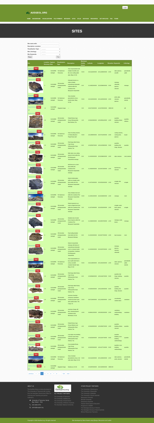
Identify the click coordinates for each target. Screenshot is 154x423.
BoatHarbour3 (31, 142)
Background (36, 18)
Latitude (90, 63)
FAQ (111, 18)
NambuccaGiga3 (32, 366)
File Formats (58, 18)
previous (31, 373)
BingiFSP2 (30, 259)
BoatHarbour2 (31, 270)
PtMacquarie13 (32, 79)
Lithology (127, 63)
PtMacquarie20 (32, 164)
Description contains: (34, 46)
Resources (94, 18)
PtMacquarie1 (31, 152)
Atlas (79, 18)
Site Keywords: (32, 54)
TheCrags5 (31, 297)
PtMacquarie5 (31, 245)
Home (29, 18)
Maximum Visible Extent (84, 63)
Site (29, 63)
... (59, 373)
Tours (116, 18)
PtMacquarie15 (32, 215)
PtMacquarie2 (31, 231)
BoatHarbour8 (31, 113)
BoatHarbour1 (31, 285)
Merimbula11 (31, 307)
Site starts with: (32, 43)
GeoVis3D (86, 18)
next (68, 373)
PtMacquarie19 (32, 204)
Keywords (117, 63)
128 (64, 373)
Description (70, 63)
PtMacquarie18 (32, 176)
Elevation (110, 63)
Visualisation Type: (33, 49)
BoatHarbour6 (31, 321)
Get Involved (104, 18)
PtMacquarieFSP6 (32, 192)
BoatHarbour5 (31, 344)
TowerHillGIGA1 (32, 107)
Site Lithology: (32, 51)
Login (125, 7)
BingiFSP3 (30, 68)
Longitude (100, 63)
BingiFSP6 (30, 354)
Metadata (67, 18)
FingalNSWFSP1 (32, 131)
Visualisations (47, 18)
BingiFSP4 (30, 95)
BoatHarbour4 (31, 335)
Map (36, 68)
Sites (73, 18)
